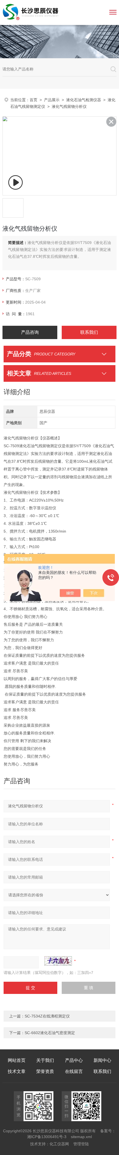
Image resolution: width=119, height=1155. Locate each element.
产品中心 (74, 1060)
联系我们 (89, 332)
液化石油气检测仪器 (83, 100)
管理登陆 (81, 1144)
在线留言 (74, 1071)
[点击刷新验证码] (58, 961)
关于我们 (45, 1060)
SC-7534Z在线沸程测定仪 (47, 1016)
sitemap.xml (81, 1136)
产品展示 (52, 100)
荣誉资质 (45, 1071)
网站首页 (16, 1060)
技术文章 (16, 1071)
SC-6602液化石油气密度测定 (50, 1033)
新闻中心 (102, 1060)
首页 (33, 100)
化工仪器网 (59, 1144)
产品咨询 (30, 332)
